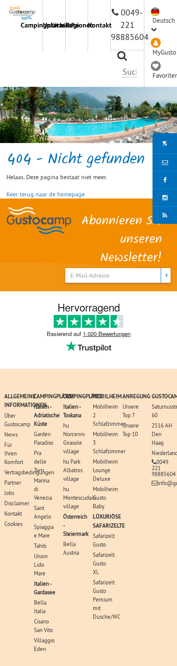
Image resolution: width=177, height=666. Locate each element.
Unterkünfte (54, 25)
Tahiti (40, 545)
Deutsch (164, 20)
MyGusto (164, 52)
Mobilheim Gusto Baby (105, 498)
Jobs (9, 492)
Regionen (77, 25)
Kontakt (99, 25)
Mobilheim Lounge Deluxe (105, 470)
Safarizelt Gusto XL (104, 563)
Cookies (13, 523)
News (11, 434)
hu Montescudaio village (79, 498)
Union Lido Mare (41, 565)
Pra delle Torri (40, 461)
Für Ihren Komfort (13, 453)
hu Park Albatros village (72, 470)
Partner (12, 482)
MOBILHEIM (107, 396)
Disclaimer (16, 503)
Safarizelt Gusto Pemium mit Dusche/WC (106, 599)
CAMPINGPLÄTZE (53, 396)
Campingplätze (32, 25)
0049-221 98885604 (130, 24)
